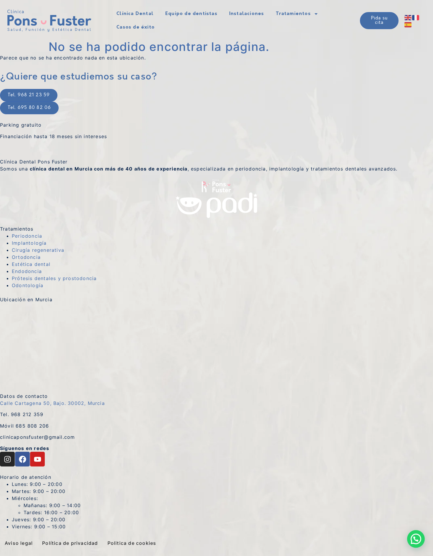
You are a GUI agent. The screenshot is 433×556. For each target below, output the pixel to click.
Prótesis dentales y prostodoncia (54, 278)
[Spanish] (408, 24)
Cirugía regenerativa (38, 250)
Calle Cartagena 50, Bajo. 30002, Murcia (52, 403)
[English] (408, 17)
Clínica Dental (134, 13)
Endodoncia (27, 271)
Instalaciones (246, 13)
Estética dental (31, 264)
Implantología (29, 243)
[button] (416, 539)
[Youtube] (37, 459)
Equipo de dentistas (191, 13)
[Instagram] (7, 459)
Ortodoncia (26, 257)
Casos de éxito (135, 27)
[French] (416, 17)
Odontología (27, 285)
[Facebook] (22, 459)
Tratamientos (293, 13)
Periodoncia (27, 236)
